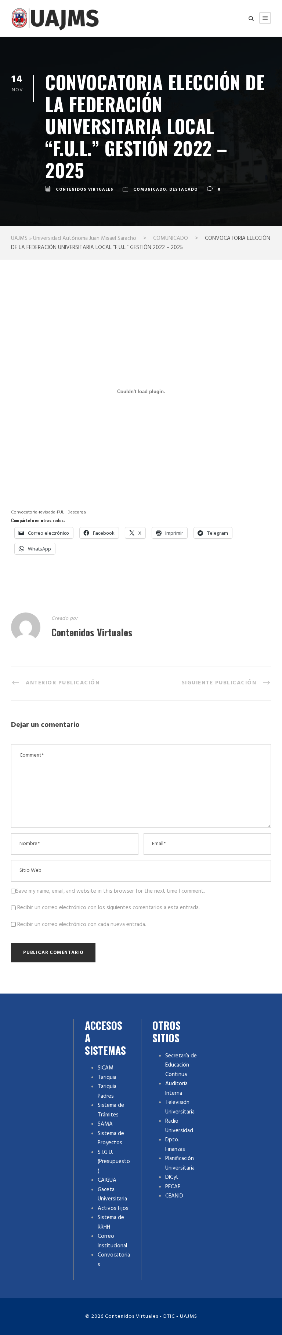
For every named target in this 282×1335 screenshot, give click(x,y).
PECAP (173, 1186)
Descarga (77, 512)
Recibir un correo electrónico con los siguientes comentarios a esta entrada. (108, 907)
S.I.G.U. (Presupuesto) (114, 1161)
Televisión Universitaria (180, 1107)
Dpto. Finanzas (175, 1144)
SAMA (105, 1124)
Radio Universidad (179, 1126)
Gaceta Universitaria (112, 1194)
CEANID (174, 1196)
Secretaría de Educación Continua (181, 1065)
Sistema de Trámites (111, 1110)
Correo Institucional (112, 1241)
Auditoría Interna (176, 1088)
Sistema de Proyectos (111, 1138)
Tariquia (107, 1077)
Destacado (183, 189)
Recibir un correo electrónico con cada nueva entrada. (81, 924)
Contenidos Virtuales (84, 189)
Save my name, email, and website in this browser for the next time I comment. (110, 891)
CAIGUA (107, 1180)
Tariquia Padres (107, 1091)
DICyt (171, 1177)
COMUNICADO (149, 189)
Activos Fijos (113, 1208)
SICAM (105, 1068)
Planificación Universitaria (180, 1163)
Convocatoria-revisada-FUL (37, 512)
